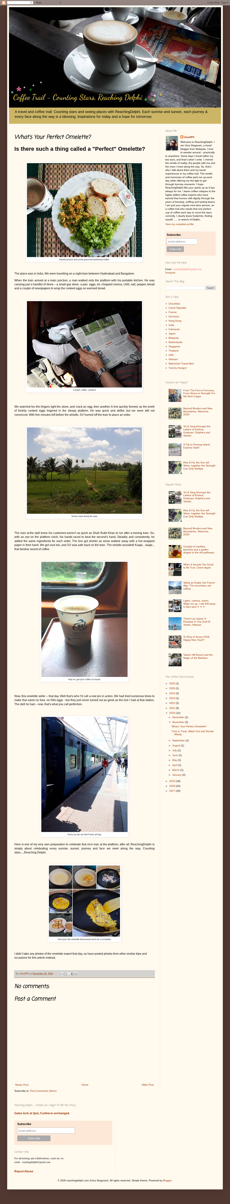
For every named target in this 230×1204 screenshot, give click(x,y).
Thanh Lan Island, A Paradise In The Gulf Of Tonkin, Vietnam (196, 621)
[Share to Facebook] (72, 974)
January (177, 774)
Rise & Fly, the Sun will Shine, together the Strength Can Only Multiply (199, 465)
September (179, 740)
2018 (172, 785)
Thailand (173, 350)
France (173, 312)
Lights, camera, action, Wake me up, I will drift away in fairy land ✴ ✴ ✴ (199, 603)
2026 (172, 683)
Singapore (174, 346)
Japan (172, 333)
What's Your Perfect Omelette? (189, 726)
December (178, 717)
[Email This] (62, 974)
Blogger (167, 1180)
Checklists (174, 303)
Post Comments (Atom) (43, 1090)
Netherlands (175, 342)
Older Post (148, 1084)
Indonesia (174, 329)
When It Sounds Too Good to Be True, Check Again (198, 566)
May (175, 760)
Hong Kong (175, 320)
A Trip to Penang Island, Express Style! (196, 446)
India (171, 325)
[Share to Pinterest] (75, 974)
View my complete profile (179, 224)
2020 (172, 712)
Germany (174, 316)
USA (171, 354)
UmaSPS (189, 137)
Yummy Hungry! (178, 367)
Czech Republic (177, 307)
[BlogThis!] (65, 974)
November (178, 722)
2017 (172, 790)
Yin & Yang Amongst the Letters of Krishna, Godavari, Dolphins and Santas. (196, 431)
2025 (172, 688)
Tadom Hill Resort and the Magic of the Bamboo (198, 656)
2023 (172, 698)
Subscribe (174, 234)
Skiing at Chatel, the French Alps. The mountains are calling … (199, 585)
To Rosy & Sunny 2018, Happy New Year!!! (196, 638)
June (175, 755)
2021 (172, 708)
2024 (172, 693)
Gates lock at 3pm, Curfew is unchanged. (42, 1113)
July (175, 750)
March (176, 769)
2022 (172, 703)
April (175, 765)
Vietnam (173, 359)
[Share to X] (69, 974)
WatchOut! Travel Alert (181, 363)
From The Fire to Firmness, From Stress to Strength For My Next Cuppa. (199, 393)
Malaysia (174, 337)
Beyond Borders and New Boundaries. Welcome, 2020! (197, 411)
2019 (172, 781)
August (176, 745)
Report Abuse (23, 1171)
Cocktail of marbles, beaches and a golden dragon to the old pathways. (199, 549)
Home (85, 1084)
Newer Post (21, 1084)
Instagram (170, 272)
